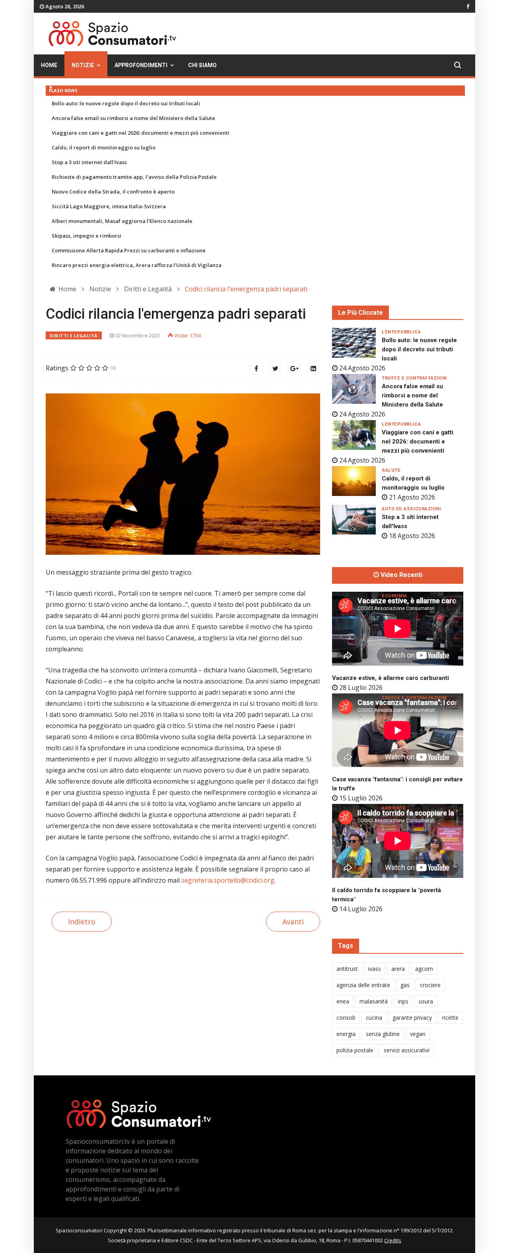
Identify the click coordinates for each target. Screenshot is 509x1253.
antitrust (347, 968)
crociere (430, 985)
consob (346, 1017)
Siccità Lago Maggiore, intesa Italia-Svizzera (109, 206)
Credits (392, 1240)
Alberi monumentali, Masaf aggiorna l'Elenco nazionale (122, 221)
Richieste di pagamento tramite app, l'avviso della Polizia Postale (134, 176)
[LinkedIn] (313, 368)
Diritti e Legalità (74, 336)
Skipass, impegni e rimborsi (86, 235)
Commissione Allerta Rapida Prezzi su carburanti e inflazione (129, 250)
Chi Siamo (202, 65)
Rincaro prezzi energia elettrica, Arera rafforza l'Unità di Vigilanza (136, 265)
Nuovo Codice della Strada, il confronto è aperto (113, 191)
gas (405, 985)
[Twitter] (275, 368)
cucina (374, 1017)
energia (346, 1034)
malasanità (373, 1001)
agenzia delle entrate (363, 985)
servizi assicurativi (406, 1050)
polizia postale (354, 1050)
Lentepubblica (401, 332)
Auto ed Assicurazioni (411, 508)
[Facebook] (256, 368)
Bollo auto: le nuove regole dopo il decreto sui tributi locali (126, 103)
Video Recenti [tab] (400, 575)
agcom (424, 968)
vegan (417, 1034)
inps (403, 1001)
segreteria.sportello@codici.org (227, 880)
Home (49, 65)
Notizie (83, 65)
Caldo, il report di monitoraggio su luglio (103, 147)
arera (398, 968)
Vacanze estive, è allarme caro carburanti (390, 678)
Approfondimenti (141, 65)
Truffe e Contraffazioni (414, 378)
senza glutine (383, 1034)
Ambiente (394, 808)
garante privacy (412, 1017)
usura (426, 1001)
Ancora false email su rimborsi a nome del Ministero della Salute (133, 118)
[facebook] (467, 6)
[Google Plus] (294, 368)
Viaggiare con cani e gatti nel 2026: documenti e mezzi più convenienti (140, 132)
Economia (394, 596)
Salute (391, 470)
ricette (450, 1017)
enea (342, 1001)
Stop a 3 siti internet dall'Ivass (89, 162)
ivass (374, 968)
